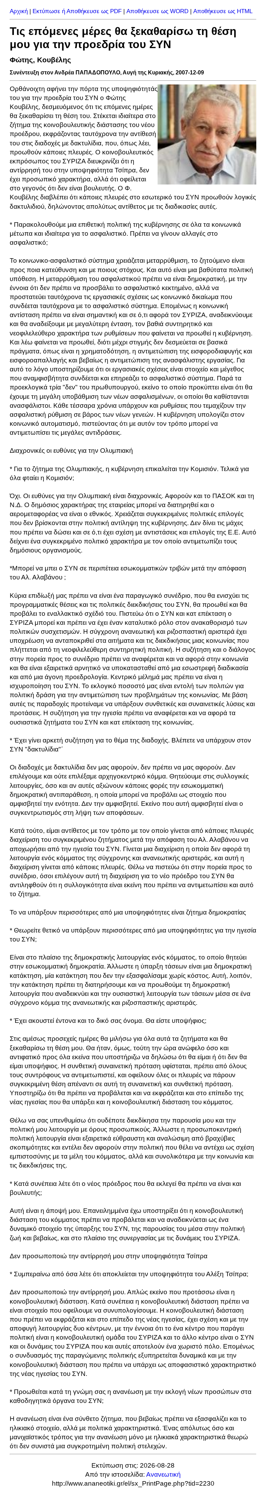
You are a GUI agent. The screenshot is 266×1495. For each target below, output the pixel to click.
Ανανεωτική (163, 1474)
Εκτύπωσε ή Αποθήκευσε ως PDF (77, 11)
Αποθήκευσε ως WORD (157, 11)
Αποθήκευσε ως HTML (222, 11)
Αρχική (19, 11)
